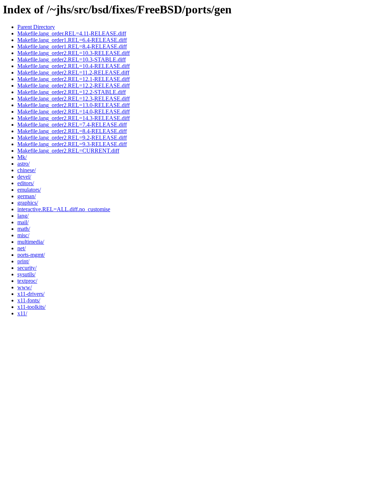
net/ (21, 248)
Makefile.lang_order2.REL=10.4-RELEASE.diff (73, 66)
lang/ (23, 216)
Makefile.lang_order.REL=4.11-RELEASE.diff (71, 33)
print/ (23, 261)
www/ (24, 287)
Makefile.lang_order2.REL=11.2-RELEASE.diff (73, 72)
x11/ (22, 313)
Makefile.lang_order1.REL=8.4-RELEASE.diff (72, 46)
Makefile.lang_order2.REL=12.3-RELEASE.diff (73, 98)
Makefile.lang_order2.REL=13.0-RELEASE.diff (73, 105)
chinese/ (26, 170)
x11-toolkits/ (31, 307)
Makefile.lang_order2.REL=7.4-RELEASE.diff (72, 125)
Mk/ (22, 157)
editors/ (25, 183)
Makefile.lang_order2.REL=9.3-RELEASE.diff (72, 144)
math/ (23, 229)
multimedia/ (30, 242)
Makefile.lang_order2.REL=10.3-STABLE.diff (71, 59)
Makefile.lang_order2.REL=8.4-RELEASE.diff (72, 131)
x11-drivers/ (30, 294)
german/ (26, 196)
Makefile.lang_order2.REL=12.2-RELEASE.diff (73, 85)
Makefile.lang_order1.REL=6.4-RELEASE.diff (72, 40)
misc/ (23, 235)
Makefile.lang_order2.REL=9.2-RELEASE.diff (72, 138)
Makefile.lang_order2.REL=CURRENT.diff (68, 151)
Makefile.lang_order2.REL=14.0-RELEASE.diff (73, 111)
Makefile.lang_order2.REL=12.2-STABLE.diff (71, 92)
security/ (26, 268)
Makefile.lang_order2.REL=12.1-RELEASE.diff (73, 79)
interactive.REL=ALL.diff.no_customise (63, 209)
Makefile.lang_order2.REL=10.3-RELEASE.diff (73, 53)
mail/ (23, 222)
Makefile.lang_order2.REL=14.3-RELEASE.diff (73, 118)
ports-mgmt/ (31, 255)
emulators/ (29, 190)
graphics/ (27, 203)
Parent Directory (36, 27)
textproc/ (27, 281)
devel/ (24, 177)
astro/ (23, 164)
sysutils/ (26, 274)
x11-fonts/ (28, 300)
